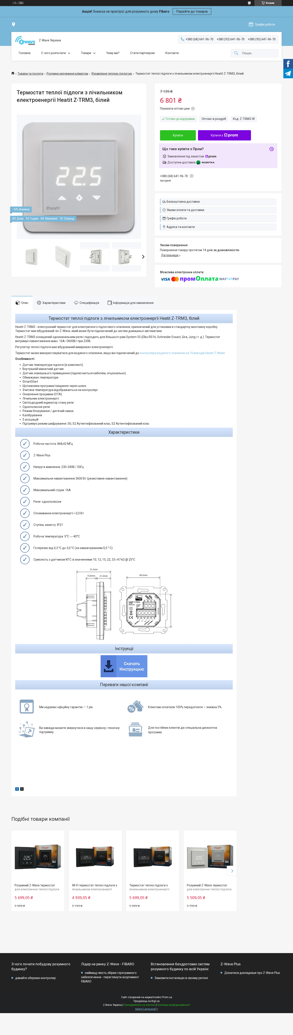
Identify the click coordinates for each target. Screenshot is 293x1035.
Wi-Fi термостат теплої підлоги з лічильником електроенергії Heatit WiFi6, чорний (94, 889)
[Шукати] (236, 53)
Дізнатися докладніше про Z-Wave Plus (252, 973)
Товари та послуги (30, 73)
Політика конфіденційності (173, 1004)
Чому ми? (112, 53)
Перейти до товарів (192, 11)
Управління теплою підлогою (111, 73)
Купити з (217, 135)
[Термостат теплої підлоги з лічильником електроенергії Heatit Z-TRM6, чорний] (152, 857)
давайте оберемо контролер (35, 978)
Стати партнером (142, 53)
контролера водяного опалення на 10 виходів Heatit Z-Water (182, 353)
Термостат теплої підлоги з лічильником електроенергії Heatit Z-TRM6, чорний (149, 889)
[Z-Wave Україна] (25, 40)
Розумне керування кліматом (67, 73)
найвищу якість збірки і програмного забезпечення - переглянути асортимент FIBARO (110, 977)
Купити (178, 135)
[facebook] (17, 789)
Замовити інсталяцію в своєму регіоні (181, 978)
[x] (22, 789)
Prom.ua (167, 997)
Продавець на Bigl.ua (147, 1001)
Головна (24, 53)
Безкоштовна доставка (183, 201)
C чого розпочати (53, 53)
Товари (86, 53)
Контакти (172, 53)
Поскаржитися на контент (139, 1004)
